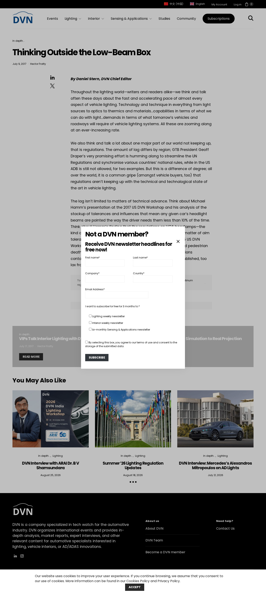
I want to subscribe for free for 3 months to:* (112, 306)
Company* (92, 273)
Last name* (140, 257)
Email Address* (95, 289)
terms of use (144, 342)
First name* (92, 257)
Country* (138, 273)
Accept (135, 587)
